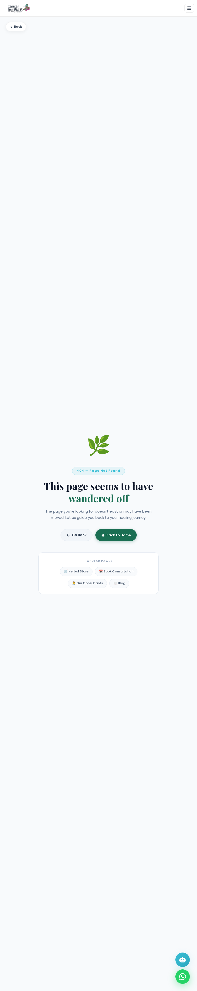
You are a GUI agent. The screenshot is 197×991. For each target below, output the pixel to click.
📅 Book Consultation (116, 571)
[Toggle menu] (189, 8)
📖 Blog (119, 583)
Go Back (79, 535)
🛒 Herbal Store (76, 571)
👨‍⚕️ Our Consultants (87, 583)
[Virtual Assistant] (182, 960)
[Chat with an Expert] (182, 976)
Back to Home (118, 535)
